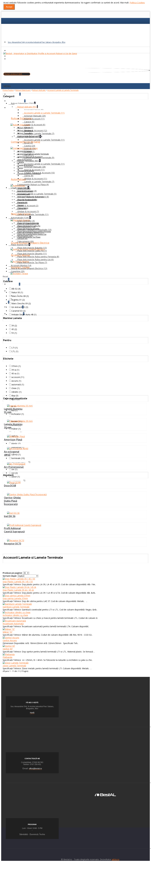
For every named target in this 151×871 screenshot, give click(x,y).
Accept (9, 7)
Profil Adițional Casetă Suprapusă (14, 530)
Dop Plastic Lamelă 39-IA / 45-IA (18, 590)
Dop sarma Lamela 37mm (15, 598)
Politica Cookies (137, 2)
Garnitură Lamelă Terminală (16, 606)
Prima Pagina (8, 90)
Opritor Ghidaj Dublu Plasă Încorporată (12, 501)
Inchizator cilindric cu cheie (15, 615)
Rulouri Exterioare (23, 90)
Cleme (20, 168)
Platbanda (7, 657)
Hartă (32, 713)
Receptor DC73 (12, 543)
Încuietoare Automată (13, 623)
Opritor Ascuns (10, 640)
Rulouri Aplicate (39, 90)
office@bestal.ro (35, 769)
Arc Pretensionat (14, 467)
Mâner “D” (8, 632)
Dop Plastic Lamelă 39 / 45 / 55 (18, 581)
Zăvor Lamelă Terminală (14, 665)
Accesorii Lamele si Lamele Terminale (63, 90)
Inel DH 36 (9, 516)
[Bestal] (105, 794)
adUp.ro (115, 859)
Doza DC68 (10, 485)
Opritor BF (8, 648)
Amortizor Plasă (13, 439)
